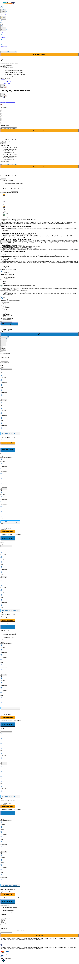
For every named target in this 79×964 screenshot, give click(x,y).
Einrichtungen (8, 192)
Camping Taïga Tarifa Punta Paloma (7, 83)
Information (3, 192)
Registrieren (39, 935)
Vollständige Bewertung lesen (6, 321)
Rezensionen (14, 192)
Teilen (3, 85)
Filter (39, 335)
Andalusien (9, 81)
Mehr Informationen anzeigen (6, 368)
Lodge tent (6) (3, 66)
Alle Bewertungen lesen (9, 324)
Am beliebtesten (4, 362)
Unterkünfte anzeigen (39, 54)
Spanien (4, 81)
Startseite (2, 79)
